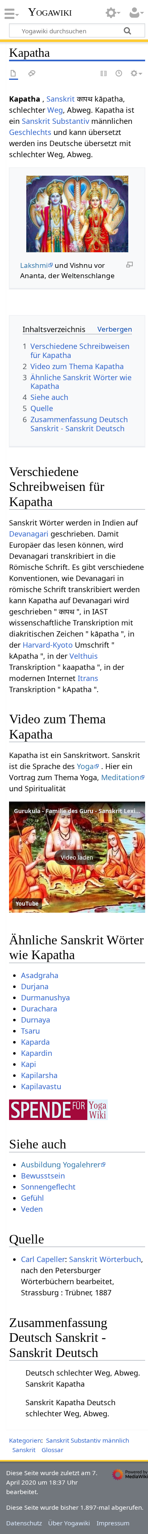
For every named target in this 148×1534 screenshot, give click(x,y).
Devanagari (29, 534)
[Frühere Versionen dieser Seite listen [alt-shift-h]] (119, 74)
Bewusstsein (43, 1176)
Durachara (39, 1008)
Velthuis (83, 656)
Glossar (52, 1450)
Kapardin (36, 1053)
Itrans (88, 678)
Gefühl (32, 1198)
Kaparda (35, 1042)
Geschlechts (30, 132)
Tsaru (30, 1031)
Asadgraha (39, 975)
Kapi (28, 1064)
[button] (77, 857)
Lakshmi (34, 265)
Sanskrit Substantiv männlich (87, 1440)
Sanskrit (60, 99)
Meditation (120, 777)
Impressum (113, 1523)
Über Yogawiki (69, 1523)
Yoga (85, 766)
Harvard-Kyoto (48, 645)
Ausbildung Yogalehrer (60, 1164)
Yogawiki (50, 12)
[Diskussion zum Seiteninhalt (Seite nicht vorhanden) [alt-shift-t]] (32, 74)
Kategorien (25, 1440)
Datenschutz (24, 1523)
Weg (55, 110)
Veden (32, 1209)
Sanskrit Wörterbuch (105, 1259)
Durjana (35, 986)
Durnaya (35, 1020)
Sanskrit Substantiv (55, 121)
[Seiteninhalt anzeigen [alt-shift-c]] (13, 74)
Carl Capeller (43, 1259)
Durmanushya (45, 997)
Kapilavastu (41, 1086)
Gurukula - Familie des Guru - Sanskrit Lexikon (80, 811)
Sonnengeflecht (48, 1187)
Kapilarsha (39, 1075)
